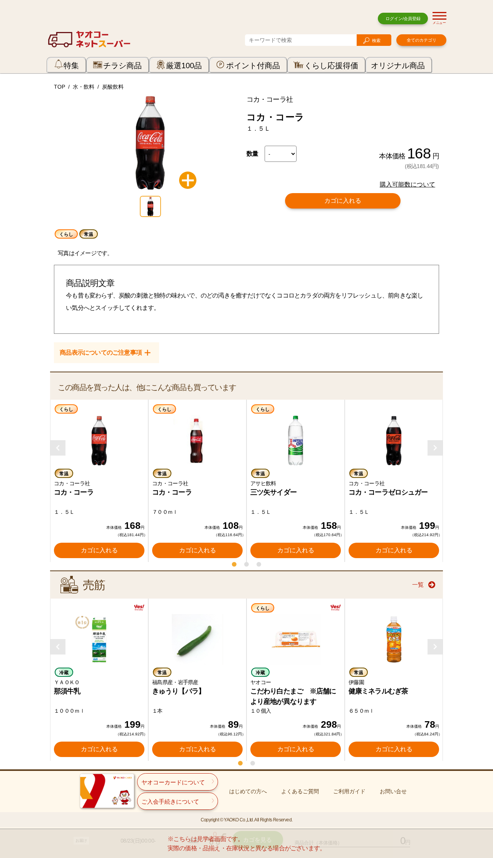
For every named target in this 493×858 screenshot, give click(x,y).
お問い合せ (393, 791)
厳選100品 (184, 65)
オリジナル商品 (398, 65)
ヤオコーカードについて (173, 782)
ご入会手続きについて (170, 801)
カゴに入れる (342, 200)
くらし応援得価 (331, 65)
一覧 (418, 584)
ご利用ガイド (349, 791)
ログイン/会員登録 (403, 18)
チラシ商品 (122, 65)
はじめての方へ (248, 791)
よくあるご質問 (300, 791)
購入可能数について (407, 184)
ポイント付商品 (253, 65)
